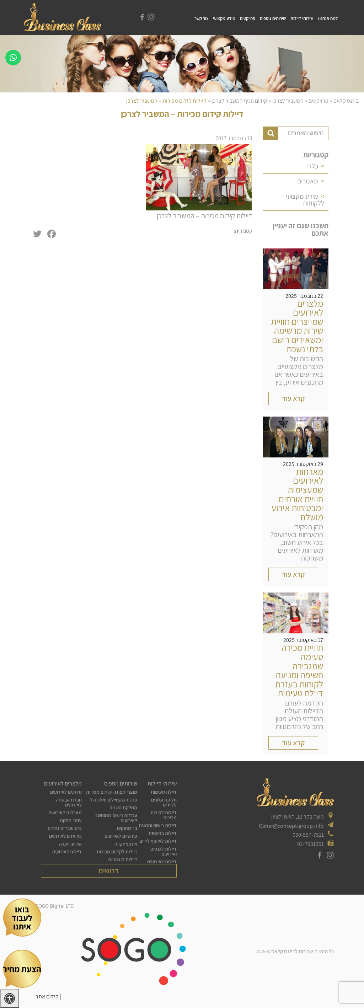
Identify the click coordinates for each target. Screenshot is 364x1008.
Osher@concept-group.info (291, 826)
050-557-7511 (308, 834)
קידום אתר (47, 996)
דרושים (109, 870)
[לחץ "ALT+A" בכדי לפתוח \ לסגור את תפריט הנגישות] (9, 998)
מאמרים (307, 181)
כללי (312, 166)
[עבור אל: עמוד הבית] (62, 30)
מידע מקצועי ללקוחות (305, 200)
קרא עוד (293, 398)
